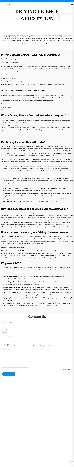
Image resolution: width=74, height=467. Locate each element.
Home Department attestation (54, 178)
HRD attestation (42, 188)
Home (2, 24)
